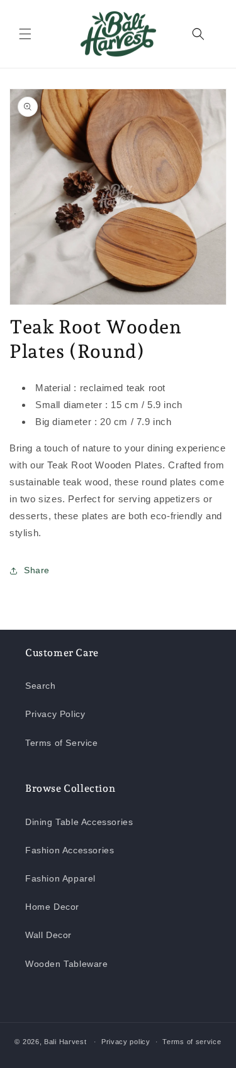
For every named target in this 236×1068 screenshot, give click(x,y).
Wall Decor (48, 935)
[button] (25, 34)
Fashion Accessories (69, 850)
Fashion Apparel (60, 878)
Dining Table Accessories (79, 822)
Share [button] (37, 570)
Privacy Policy (55, 714)
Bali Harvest (65, 1041)
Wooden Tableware (66, 964)
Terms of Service (61, 743)
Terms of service (191, 1041)
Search (40, 686)
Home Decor (52, 907)
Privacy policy (125, 1041)
